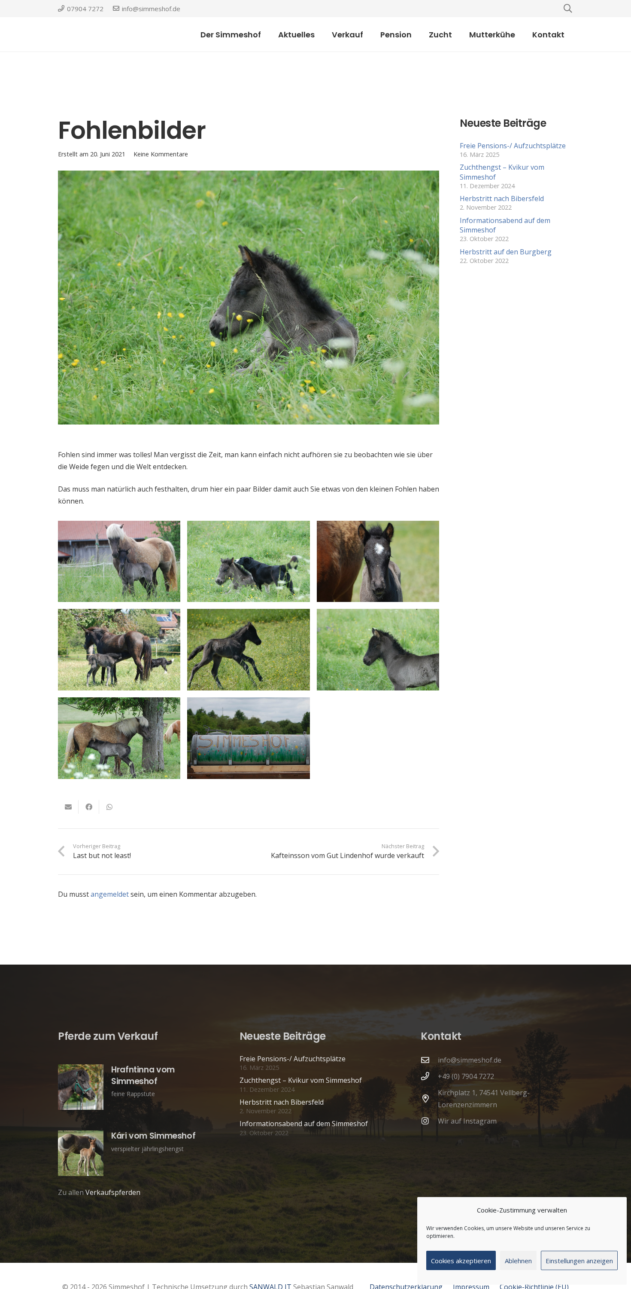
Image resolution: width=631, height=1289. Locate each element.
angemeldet (110, 894)
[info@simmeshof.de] (429, 1060)
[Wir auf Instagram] (429, 1121)
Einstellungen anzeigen (579, 1260)
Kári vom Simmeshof (153, 1136)
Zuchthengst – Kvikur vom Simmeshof (301, 1080)
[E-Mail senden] (68, 807)
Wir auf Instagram (467, 1121)
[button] (370, 34)
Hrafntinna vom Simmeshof (143, 1075)
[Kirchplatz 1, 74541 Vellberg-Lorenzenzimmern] (429, 1098)
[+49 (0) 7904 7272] (429, 1076)
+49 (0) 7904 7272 (466, 1076)
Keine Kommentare (160, 154)
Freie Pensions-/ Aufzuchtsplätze (513, 145)
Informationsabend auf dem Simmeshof (304, 1123)
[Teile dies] (89, 807)
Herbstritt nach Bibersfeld (502, 198)
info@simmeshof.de (469, 1060)
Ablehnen (518, 1260)
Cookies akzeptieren (461, 1260)
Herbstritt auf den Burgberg (506, 252)
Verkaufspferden (112, 1192)
